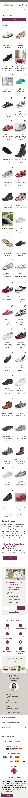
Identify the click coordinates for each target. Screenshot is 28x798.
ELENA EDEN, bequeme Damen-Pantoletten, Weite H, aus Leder (7, 322)
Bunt (23, 538)
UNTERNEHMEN (6, 732)
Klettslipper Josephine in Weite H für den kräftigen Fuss (7, 160)
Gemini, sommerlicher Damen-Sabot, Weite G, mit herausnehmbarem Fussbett (7, 437)
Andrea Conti (19, 526)
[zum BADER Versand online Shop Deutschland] (7, 749)
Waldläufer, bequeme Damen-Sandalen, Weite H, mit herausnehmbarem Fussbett (7, 275)
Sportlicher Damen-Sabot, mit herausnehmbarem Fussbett (7, 483)
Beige (14, 529)
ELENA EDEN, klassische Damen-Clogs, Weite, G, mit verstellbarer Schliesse (21, 229)
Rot (7, 535)
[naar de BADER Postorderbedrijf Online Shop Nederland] (20, 749)
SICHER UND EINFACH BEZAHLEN (11, 722)
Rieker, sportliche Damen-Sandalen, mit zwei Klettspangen (20, 114)
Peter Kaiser (11, 526)
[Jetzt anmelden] (21, 608)
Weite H (9, 540)
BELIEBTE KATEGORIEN (8, 718)
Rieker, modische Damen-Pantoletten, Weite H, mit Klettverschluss (7, 44)
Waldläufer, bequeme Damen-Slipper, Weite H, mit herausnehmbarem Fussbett (20, 483)
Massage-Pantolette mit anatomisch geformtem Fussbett (7, 91)
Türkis (24, 535)
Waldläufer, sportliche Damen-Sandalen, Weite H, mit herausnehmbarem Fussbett (21, 183)
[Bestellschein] (22, 5)
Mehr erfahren (10, 558)
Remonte (21, 524)
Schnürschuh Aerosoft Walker (7, 229)
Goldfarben (23, 531)
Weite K (15, 540)
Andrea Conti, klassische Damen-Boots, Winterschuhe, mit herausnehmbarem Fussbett (7, 206)
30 (18, 515)
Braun (7, 531)
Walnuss (5, 538)
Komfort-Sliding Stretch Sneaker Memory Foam (7, 67)
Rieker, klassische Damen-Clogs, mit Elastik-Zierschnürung (21, 414)
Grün (8, 533)
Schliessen (7, 795)
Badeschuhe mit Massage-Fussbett (20, 506)
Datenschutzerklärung (7, 791)
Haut (15, 538)
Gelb (16, 531)
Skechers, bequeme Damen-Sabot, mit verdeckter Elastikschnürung (20, 299)
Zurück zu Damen (7, 15)
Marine (16, 533)
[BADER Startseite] (8, 5)
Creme (12, 531)
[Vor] (21, 515)
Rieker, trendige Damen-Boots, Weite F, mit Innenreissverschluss (20, 460)
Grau (4, 533)
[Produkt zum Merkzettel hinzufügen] (12, 29)
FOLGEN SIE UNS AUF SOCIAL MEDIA (12, 741)
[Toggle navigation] (2, 5)
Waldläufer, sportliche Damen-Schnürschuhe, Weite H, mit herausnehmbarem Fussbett (20, 345)
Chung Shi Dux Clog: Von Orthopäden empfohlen (20, 91)
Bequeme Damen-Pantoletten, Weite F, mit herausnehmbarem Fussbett (7, 114)
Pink (19, 538)
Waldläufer (9, 524)
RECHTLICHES (6, 727)
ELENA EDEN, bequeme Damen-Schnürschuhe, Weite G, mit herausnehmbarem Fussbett (7, 391)
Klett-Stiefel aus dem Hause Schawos (7, 506)
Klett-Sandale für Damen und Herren (20, 44)
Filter (15, 19)
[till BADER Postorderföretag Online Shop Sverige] (12, 749)
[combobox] (14, 10)
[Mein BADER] (16, 5)
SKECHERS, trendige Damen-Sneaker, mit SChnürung (20, 206)
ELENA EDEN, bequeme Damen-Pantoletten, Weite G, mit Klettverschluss (7, 137)
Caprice (16, 524)
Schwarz (11, 535)
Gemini (3, 529)
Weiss (10, 538)
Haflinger (9, 529)
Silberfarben (18, 535)
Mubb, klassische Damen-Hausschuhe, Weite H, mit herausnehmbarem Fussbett (7, 299)
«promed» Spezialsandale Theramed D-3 (7, 368)
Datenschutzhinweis (14, 612)
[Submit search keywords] (24, 10)
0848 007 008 (13, 697)
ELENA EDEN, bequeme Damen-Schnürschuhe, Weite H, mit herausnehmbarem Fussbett (20, 437)
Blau (3, 531)
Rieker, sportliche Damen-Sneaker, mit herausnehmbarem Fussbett (7, 460)
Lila (12, 533)
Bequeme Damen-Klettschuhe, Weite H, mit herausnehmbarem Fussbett (7, 183)
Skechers (4, 526)
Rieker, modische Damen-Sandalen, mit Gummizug (20, 275)
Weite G (4, 540)
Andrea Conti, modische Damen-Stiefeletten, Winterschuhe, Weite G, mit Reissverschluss (20, 160)
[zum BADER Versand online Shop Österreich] (16, 749)
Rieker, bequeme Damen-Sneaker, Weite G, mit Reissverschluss (20, 391)
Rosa (3, 535)
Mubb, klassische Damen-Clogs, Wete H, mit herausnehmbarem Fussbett (20, 252)
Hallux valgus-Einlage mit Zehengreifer (7, 252)
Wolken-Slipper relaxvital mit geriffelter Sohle (20, 67)
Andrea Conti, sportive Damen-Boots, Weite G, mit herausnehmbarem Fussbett (7, 414)
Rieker (3, 524)
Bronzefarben (21, 529)
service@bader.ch (13, 703)
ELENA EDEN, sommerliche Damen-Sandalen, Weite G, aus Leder (20, 368)
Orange (22, 533)
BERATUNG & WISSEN (8, 737)
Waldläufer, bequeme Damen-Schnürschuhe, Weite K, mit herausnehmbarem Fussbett (7, 345)
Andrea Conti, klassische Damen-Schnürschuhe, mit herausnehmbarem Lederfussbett (20, 137)
